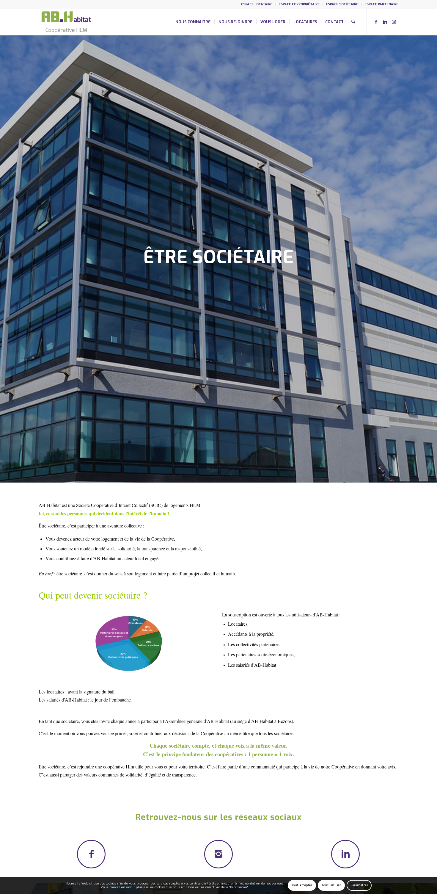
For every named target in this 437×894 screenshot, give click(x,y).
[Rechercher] (353, 22)
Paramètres (359, 885)
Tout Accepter (302, 885)
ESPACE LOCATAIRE (256, 4)
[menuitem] (257, 4)
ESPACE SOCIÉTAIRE (342, 4)
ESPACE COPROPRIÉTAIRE (299, 4)
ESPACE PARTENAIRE (381, 4)
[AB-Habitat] (66, 22)
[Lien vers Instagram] (393, 21)
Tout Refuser (331, 885)
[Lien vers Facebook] (376, 21)
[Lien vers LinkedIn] (385, 21)
